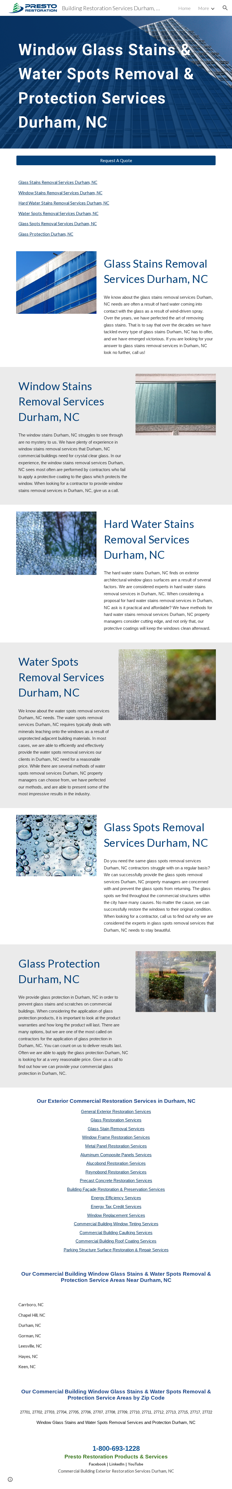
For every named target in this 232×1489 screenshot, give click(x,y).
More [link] (203, 8)
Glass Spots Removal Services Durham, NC (57, 223)
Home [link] (184, 8)
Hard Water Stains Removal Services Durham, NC (63, 203)
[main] (107, 82)
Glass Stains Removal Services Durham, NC (57, 182)
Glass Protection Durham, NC (45, 234)
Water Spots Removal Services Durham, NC (58, 213)
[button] (225, 8)
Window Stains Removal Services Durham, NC (60, 192)
